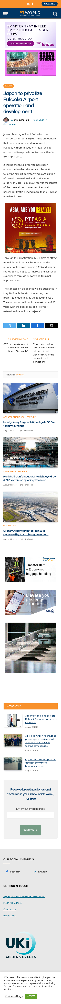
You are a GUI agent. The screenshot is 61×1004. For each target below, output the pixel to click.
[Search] (55, 13)
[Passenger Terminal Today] (30, 13)
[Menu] (5, 13)
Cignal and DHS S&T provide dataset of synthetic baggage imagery (40, 762)
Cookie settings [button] (14, 996)
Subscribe (49, 4)
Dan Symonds (21, 120)
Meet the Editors (12, 903)
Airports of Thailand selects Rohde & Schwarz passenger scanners (41, 719)
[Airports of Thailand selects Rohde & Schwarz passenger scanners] (13, 720)
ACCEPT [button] (31, 996)
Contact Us (9, 909)
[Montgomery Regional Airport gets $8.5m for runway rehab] (30, 398)
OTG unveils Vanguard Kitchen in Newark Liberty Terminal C (15, 347)
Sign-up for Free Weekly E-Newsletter (24, 896)
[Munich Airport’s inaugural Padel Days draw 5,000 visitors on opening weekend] (30, 452)
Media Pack (9, 916)
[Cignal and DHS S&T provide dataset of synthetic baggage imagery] (13, 763)
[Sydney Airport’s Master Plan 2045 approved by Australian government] (30, 507)
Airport (9, 86)
